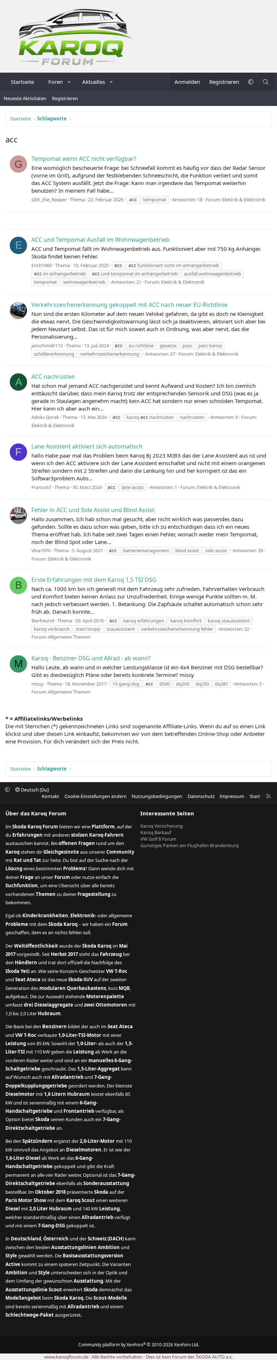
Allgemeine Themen (69, 637)
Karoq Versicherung (161, 826)
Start (255, 796)
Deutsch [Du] (34, 789)
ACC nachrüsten (53, 377)
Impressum (232, 796)
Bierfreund (42, 620)
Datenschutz (201, 796)
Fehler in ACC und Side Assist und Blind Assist (92, 510)
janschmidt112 (47, 345)
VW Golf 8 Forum (158, 839)
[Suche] (265, 82)
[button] (69, 82)
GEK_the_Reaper (49, 199)
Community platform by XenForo (138, 1345)
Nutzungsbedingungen (157, 796)
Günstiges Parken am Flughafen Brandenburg (189, 845)
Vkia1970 (40, 550)
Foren (55, 81)
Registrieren (65, 98)
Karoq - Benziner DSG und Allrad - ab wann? (90, 658)
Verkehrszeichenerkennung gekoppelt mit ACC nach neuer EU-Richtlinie (129, 305)
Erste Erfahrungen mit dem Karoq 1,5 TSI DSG (94, 580)
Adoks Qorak (45, 417)
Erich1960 (41, 265)
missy (37, 684)
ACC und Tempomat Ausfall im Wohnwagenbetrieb (100, 240)
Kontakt (50, 796)
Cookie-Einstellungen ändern (96, 796)
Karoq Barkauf (155, 832)
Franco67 (41, 487)
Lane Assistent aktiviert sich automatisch (86, 446)
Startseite (22, 81)
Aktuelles (93, 81)
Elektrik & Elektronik (243, 199)
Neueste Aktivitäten (25, 98)
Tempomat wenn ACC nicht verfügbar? (83, 159)
